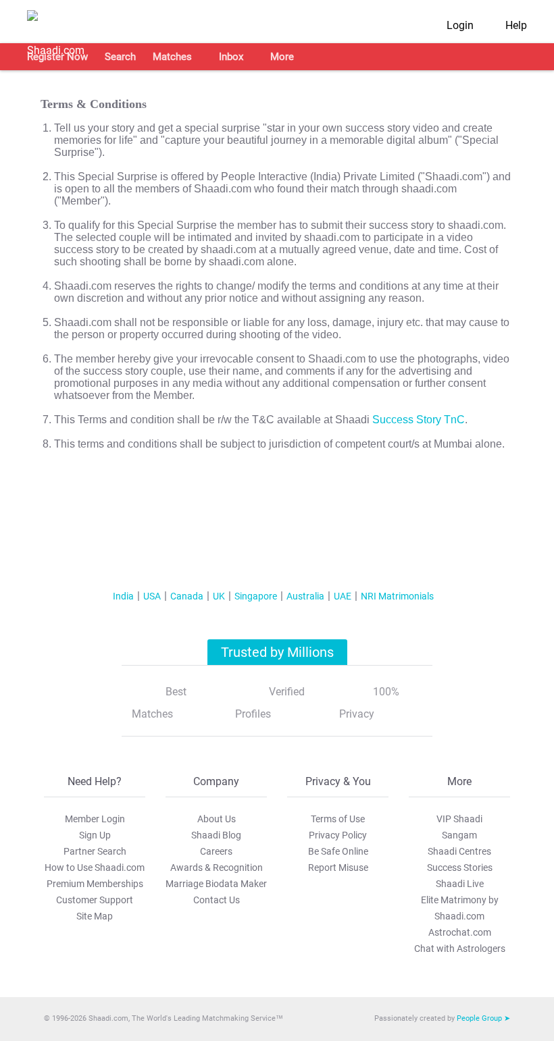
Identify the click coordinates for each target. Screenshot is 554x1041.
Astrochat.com (459, 932)
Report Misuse (338, 867)
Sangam (459, 835)
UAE (342, 596)
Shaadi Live (460, 883)
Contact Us (216, 900)
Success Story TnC (418, 419)
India (123, 596)
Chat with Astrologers (459, 948)
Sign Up (95, 835)
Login (460, 25)
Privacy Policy (338, 835)
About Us (216, 818)
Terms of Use (338, 818)
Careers (216, 851)
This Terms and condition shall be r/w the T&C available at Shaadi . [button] (261, 419)
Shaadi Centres (459, 851)
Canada (186, 596)
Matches (172, 57)
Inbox (231, 57)
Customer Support (94, 900)
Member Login (95, 818)
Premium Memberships (95, 883)
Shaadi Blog (216, 835)
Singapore (255, 596)
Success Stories (460, 867)
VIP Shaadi (459, 818)
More (282, 57)
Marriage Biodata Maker (216, 883)
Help (516, 25)
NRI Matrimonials (397, 596)
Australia (305, 596)
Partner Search (95, 851)
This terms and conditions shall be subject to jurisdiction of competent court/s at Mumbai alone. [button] (279, 444)
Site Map (94, 916)
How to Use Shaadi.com (95, 867)
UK (219, 596)
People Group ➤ (483, 1018)
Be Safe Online (338, 851)
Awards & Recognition (216, 867)
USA (152, 596)
